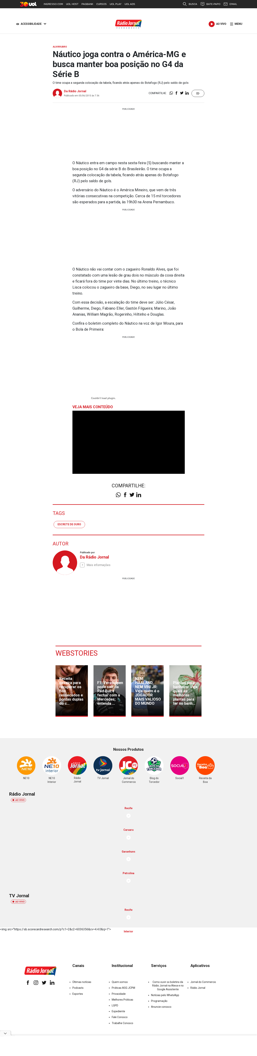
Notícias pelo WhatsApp (165, 995)
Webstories (77, 653)
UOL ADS (130, 4)
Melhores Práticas (122, 999)
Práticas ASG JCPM (123, 987)
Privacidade (119, 993)
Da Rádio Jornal (75, 91)
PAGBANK (87, 4)
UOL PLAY (116, 4)
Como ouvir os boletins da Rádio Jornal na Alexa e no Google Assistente (168, 985)
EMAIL (233, 4)
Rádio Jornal (197, 987)
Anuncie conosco (161, 1006)
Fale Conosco (120, 1017)
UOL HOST (72, 4)
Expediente (118, 1011)
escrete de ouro (69, 524)
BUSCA (193, 4)
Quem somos (120, 981)
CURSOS (101, 4)
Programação (159, 1000)
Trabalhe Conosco (122, 1023)
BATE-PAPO (213, 4)
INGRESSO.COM (53, 4)
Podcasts (78, 987)
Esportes (77, 993)
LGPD (115, 1005)
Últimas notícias (81, 981)
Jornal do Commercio (203, 981)
